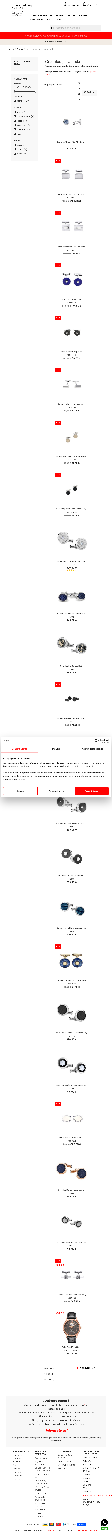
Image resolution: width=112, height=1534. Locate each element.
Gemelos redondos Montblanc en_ (71, 1033)
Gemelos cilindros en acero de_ (72, 404)
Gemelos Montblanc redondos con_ (72, 1242)
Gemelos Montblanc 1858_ (71, 666)
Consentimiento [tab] (19, 749)
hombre (23, 100)
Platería (16, 1479)
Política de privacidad (40, 1498)
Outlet (16, 1465)
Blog (86, 1505)
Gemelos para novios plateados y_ (71, 456)
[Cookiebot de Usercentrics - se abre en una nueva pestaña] (97, 741)
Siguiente (89, 1368)
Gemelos (17, 1475)
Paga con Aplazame (40, 1463)
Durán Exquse (25, 116)
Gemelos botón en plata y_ (72, 351)
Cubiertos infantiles (18, 1456)
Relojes (60, 15)
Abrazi (21, 112)
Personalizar (54, 791)
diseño (22, 149)
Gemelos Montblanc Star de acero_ (71, 561)
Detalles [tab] (56, 749)
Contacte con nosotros (41, 1515)
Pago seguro (41, 1458)
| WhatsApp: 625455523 (23, 7)
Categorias (54, 19)
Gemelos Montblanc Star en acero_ (71, 823)
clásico (22, 145)
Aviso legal (40, 1509)
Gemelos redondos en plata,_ (72, 299)
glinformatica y (81, 1530)
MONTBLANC (37, 19)
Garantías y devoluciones (41, 1482)
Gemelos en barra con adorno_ (72, 1295)
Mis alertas (63, 1468)
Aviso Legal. (52, 1530)
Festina (22, 120)
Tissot (21, 134)
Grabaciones (41, 1493)
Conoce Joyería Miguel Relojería (42, 1469)
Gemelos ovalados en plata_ (72, 1137)
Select (89, 92)
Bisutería (17, 1472)
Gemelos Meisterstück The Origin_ (71, 142)
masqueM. (92, 1530)
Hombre (82, 15)
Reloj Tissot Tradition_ (71, 1347)
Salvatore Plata (25, 129)
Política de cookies (40, 1505)
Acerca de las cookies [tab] (92, 749)
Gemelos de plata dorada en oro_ (72, 980)
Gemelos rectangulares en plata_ (71, 194)
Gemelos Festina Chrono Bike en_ (71, 718)
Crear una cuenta (66, 1465)
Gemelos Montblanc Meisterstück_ (72, 613)
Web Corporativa (91, 1500)
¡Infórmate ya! (56, 1431)
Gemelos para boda (22, 62)
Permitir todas (91, 791)
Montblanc (24, 125)
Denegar (20, 791)
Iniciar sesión (64, 1461)
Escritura (17, 1461)
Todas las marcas (41, 15)
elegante (23, 153)
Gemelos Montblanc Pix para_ (71, 875)
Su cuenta (64, 1451)
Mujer (71, 15)
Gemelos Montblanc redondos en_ (71, 1085)
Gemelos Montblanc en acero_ (71, 1190)
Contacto (16, 5)
